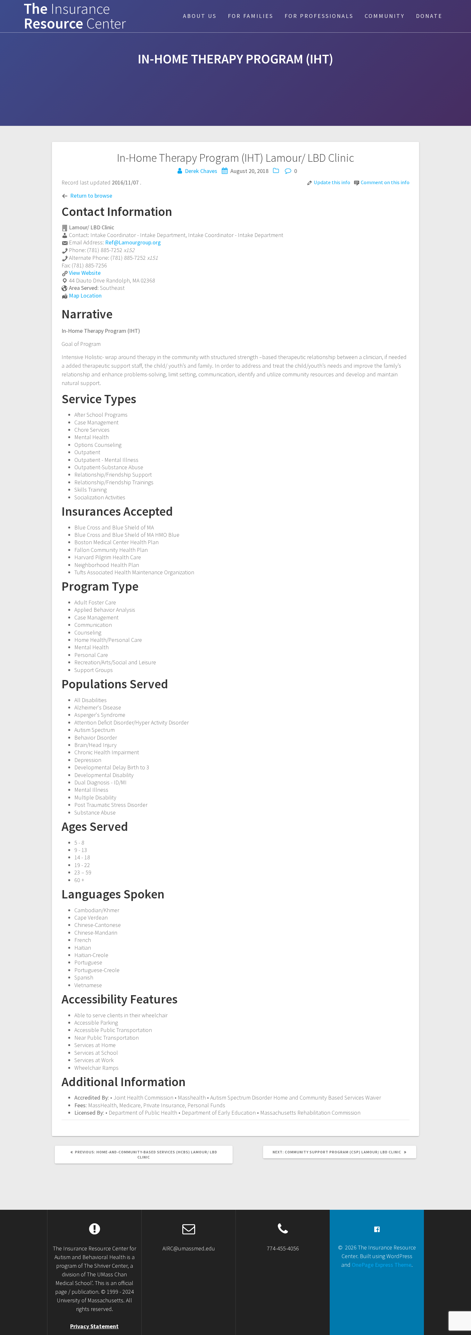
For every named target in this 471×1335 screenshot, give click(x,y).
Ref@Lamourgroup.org (133, 242)
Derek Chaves (201, 171)
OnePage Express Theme (381, 1264)
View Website (85, 272)
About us (200, 16)
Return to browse (91, 195)
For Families (250, 16)
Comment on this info (385, 182)
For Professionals (319, 16)
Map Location (85, 295)
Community (385, 16)
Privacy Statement (94, 1326)
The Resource (75, 16)
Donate (429, 16)
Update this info (332, 182)
